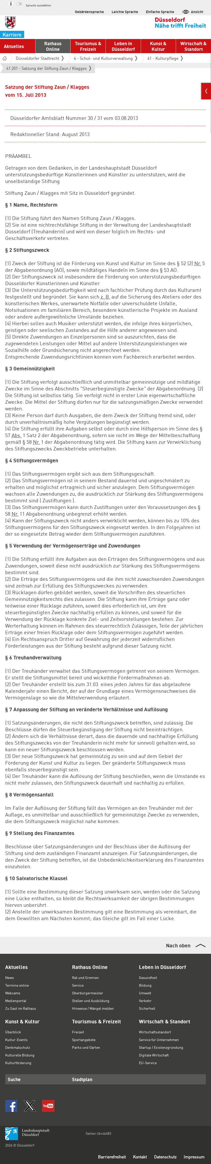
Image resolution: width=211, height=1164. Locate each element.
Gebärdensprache (89, 11)
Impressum (194, 1156)
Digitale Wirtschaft (154, 1055)
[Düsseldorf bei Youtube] (48, 1106)
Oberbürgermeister (87, 992)
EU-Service (148, 1062)
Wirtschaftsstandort (155, 1032)
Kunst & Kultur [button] (158, 46)
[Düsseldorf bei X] (30, 1106)
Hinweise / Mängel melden (93, 1008)
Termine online (17, 985)
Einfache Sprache (160, 11)
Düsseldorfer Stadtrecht (37, 58)
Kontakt (140, 1156)
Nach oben (178, 945)
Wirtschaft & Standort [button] (193, 46)
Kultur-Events (16, 1039)
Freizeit (78, 1032)
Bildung (145, 985)
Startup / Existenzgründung (161, 1047)
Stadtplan (82, 1079)
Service (78, 985)
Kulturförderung (18, 1062)
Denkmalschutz (17, 1047)
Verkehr (145, 1000)
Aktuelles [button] (14, 46)
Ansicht (197, 11)
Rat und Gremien (85, 977)
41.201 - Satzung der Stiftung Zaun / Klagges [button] (46, 69)
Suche (14, 1079)
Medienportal (15, 1000)
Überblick (13, 1032)
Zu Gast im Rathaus (20, 1008)
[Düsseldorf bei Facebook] (11, 1106)
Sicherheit (147, 1008)
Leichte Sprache (125, 11)
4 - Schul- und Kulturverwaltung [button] (103, 58)
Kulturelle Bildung (19, 1055)
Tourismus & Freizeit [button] (88, 46)
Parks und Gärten (86, 1047)
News (9, 977)
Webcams (12, 992)
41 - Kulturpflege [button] (162, 58)
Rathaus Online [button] (52, 46)
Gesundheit (148, 977)
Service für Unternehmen (159, 1039)
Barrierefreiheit (112, 1156)
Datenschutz (165, 1156)
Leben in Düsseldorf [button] (123, 46)
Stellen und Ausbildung (90, 1000)
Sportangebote (83, 1039)
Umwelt (145, 992)
